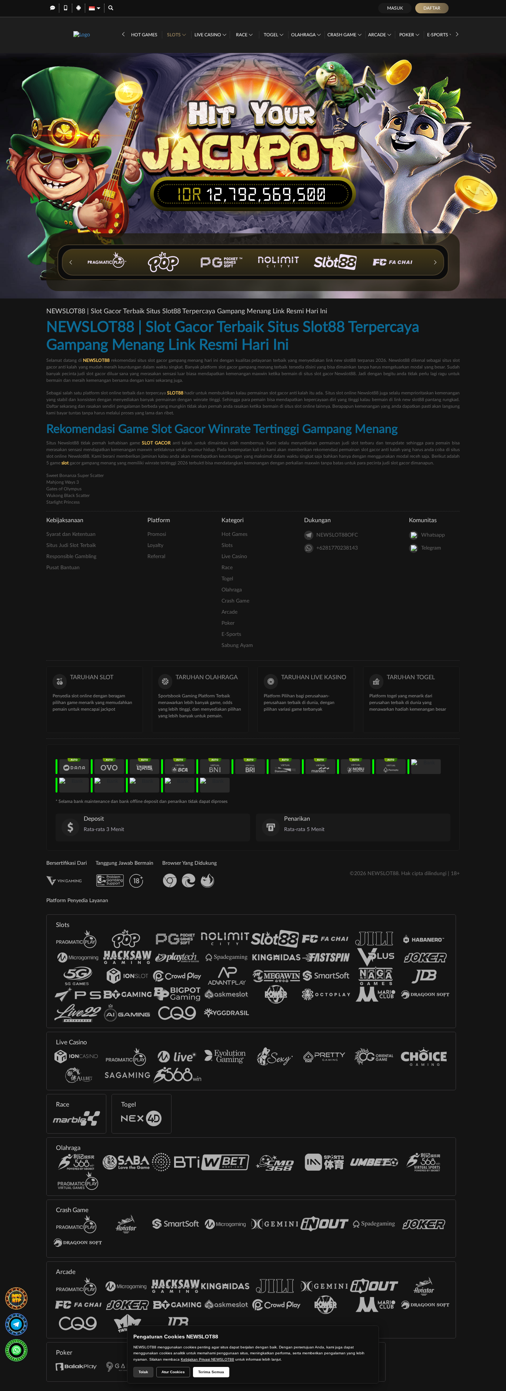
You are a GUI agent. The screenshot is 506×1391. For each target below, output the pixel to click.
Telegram (431, 548)
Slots (174, 35)
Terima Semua (211, 1372)
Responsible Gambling (71, 556)
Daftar (431, 8)
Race (242, 35)
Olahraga (304, 35)
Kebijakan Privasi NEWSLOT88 (207, 1359)
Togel (271, 35)
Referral (156, 556)
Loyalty (155, 545)
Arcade (377, 35)
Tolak (143, 1372)
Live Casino (208, 35)
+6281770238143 (337, 548)
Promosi (156, 534)
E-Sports (438, 35)
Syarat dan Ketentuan (71, 534)
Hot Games (144, 35)
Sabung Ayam (237, 645)
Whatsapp (433, 535)
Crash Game (342, 35)
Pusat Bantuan (63, 567)
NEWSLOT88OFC (337, 535)
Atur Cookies (173, 1372)
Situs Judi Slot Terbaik (71, 545)
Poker (407, 35)
